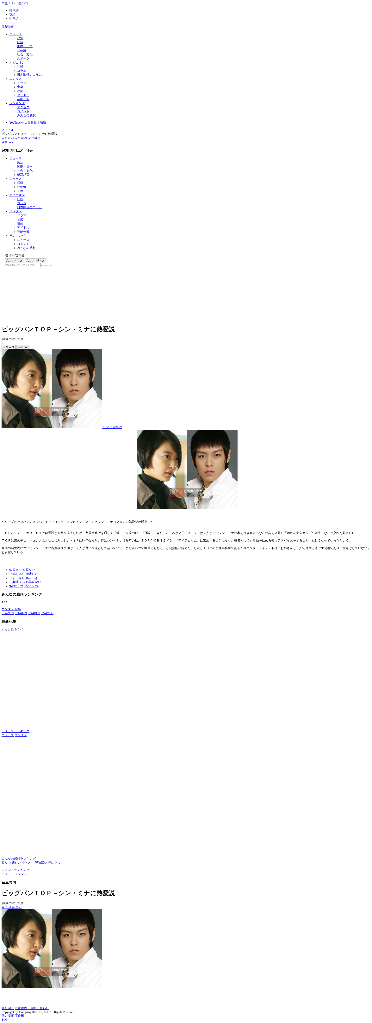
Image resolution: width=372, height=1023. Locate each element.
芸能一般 (23, 99)
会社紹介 (8, 1008)
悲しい (16, 862)
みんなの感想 (26, 115)
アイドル (23, 95)
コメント (23, 111)
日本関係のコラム (29, 74)
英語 (12, 14)
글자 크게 (23, 346)
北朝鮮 (21, 50)
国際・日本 (25, 46)
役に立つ (54, 862)
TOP (5, 1019)
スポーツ (23, 58)
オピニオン (17, 62)
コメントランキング (15, 869)
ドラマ (21, 82)
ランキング (17, 103)
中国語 (14, 18)
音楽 (20, 87)
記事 (11, 609)
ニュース (15, 34)
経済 (20, 42)
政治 (20, 38)
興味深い (41, 862)
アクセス (23, 107)
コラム (21, 70)
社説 (20, 66)
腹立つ (6, 862)
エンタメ (15, 78)
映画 (20, 91)
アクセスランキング (15, 731)
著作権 (19, 1015)
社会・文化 (25, 54)
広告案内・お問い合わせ (32, 1008)
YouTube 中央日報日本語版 (27, 122)
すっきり (28, 862)
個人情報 (8, 1015)
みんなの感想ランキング (19, 858)
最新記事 (8, 26)
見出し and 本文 (35, 260)
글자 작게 (8, 346)
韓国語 (14, 10)
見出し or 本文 (14, 260)
